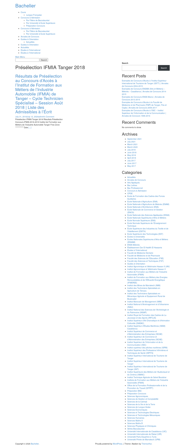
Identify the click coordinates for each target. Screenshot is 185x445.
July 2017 (131, 160)
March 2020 (132, 147)
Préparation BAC (134, 390)
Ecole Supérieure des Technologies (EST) (145, 234)
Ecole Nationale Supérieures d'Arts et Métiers (146, 217)
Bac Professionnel (135, 188)
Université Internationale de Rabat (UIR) (144, 434)
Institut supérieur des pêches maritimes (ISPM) (147, 347)
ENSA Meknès (133, 244)
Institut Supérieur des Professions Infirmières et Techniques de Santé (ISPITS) (147, 351)
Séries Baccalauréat (136, 428)
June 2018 (131, 152)
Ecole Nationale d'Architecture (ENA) (143, 207)
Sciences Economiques (137, 409)
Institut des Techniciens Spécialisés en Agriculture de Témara (143, 289)
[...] (30, 127)
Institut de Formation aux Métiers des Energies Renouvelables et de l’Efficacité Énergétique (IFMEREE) (147, 280)
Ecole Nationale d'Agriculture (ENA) (142, 201)
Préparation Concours (35, 25)
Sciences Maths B (135, 423)
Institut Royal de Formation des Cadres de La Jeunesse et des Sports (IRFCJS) (146, 316)
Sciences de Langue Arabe (138, 407)
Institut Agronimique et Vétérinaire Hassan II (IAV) (148, 266)
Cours (23, 12)
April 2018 (131, 157)
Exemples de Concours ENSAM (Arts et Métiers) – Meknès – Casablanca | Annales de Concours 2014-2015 (144, 91)
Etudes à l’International (30, 50)
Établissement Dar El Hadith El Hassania (144, 247)
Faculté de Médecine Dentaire (140, 253)
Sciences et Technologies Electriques (143, 412)
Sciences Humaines (135, 417)
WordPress (117, 443)
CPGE (130, 193)
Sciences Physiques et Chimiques (141, 426)
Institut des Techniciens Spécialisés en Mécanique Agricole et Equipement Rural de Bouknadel (146, 296)
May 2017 (131, 166)
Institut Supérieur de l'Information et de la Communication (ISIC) (145, 343)
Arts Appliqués (133, 182)
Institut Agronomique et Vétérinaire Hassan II (146, 269)
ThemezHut (147, 443)
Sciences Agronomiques (137, 396)
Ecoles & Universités (136, 236)
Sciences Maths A (135, 420)
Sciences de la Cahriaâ (137, 401)
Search (125, 63)
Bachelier (25, 5)
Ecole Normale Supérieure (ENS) (141, 220)
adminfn (41, 116)
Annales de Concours (30, 36)
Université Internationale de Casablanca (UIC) (147, 431)
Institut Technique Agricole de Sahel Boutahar (146, 377)
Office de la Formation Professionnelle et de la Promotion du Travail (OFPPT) (147, 386)
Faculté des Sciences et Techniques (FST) (145, 261)
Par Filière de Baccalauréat (37, 20)
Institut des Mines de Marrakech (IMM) (143, 285)
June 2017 (131, 163)
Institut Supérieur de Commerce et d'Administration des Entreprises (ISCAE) (144, 332)
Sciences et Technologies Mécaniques (143, 415)
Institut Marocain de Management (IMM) (144, 301)
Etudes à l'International (137, 250)
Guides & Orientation (30, 39)
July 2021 (131, 141)
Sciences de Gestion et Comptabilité (142, 399)
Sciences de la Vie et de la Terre (141, 404)
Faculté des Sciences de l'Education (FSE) (145, 258)
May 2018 (131, 155)
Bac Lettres (132, 185)
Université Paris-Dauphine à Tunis (141, 436)
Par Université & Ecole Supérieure (40, 23)
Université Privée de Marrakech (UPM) (143, 439)
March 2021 (132, 144)
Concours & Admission (30, 17)
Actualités (30, 42)
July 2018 (131, 149)
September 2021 (134, 139)
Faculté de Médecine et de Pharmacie (143, 255)
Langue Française (34, 15)
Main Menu (20, 56)
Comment (50, 116)
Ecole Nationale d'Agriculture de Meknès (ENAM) (148, 204)
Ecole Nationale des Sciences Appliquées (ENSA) (148, 215)
